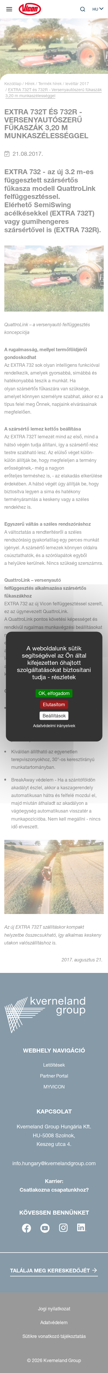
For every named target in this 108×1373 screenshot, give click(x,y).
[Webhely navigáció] (9, 9)
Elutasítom (54, 704)
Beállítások (54, 716)
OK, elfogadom (54, 693)
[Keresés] (78, 33)
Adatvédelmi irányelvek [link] (54, 725)
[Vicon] (29, 9)
